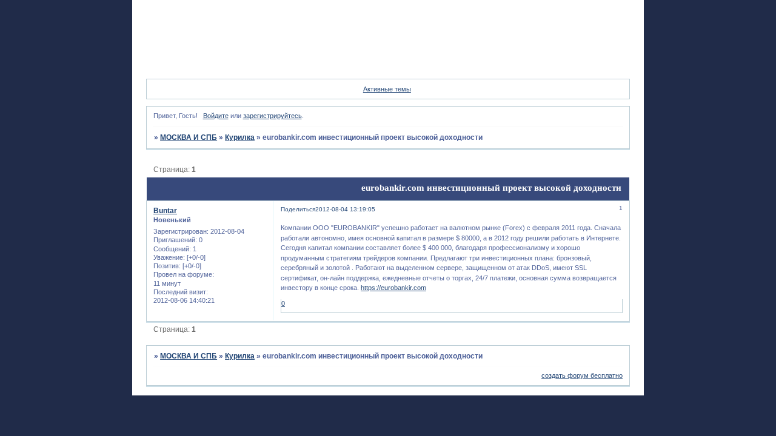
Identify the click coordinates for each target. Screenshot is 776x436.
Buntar (165, 210)
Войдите (216, 115)
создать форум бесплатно (582, 375)
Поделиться (298, 209)
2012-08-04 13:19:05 (345, 209)
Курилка (240, 137)
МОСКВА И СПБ (188, 137)
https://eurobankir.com (393, 287)
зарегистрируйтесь (272, 115)
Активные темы (387, 89)
